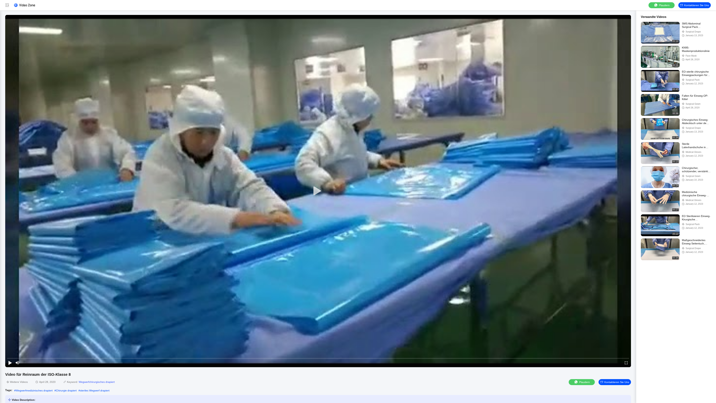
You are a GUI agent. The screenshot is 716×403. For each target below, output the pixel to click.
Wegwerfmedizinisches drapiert (34, 390)
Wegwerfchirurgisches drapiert (97, 381)
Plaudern (664, 5)
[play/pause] (10, 362)
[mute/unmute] (17, 362)
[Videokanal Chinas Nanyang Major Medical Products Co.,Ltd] (24, 5)
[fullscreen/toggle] (626, 362)
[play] (318, 191)
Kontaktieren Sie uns (696, 5)
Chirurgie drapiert (66, 390)
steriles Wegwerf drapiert (94, 390)
